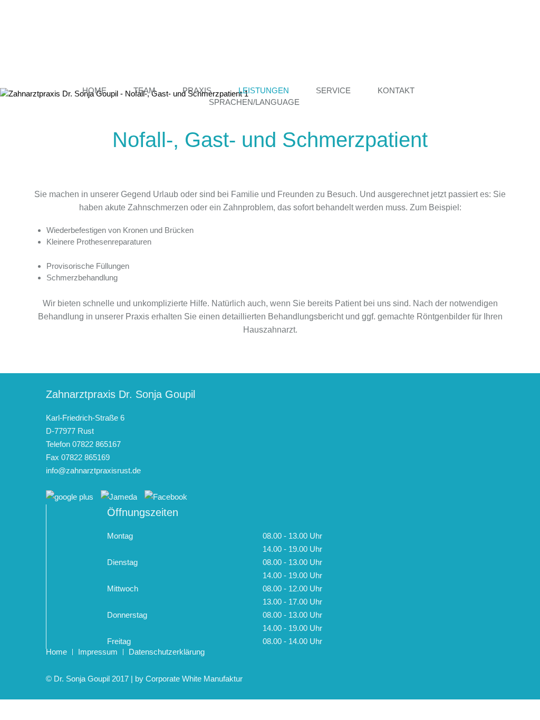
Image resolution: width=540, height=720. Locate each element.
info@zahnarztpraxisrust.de (93, 470)
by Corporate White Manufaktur (189, 678)
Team (144, 90)
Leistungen (263, 90)
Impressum (98, 651)
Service (333, 90)
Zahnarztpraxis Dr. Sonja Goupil (270, 44)
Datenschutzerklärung (167, 651)
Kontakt (396, 90)
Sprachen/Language (254, 102)
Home (94, 90)
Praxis (196, 90)
